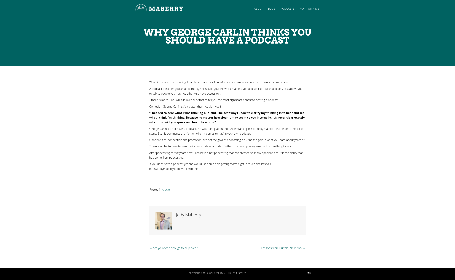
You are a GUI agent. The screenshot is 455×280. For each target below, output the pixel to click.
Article (166, 189)
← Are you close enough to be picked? (173, 248)
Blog (271, 8)
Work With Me (309, 8)
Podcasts (287, 8)
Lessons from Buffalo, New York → (283, 248)
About (258, 8)
